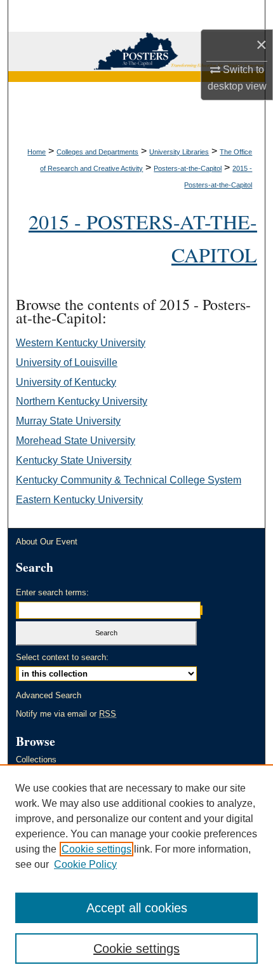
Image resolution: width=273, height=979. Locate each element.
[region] (136, 871)
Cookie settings (96, 849)
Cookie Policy (85, 864)
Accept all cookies (136, 908)
